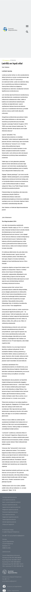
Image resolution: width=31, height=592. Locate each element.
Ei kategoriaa (7, 60)
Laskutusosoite (6, 552)
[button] (27, 26)
